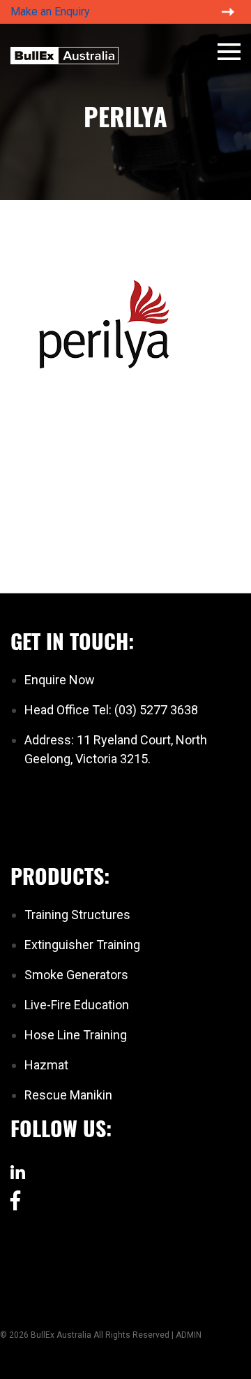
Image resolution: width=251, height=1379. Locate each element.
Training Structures (77, 914)
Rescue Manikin (68, 1095)
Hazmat (46, 1064)
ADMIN (188, 1335)
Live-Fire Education (76, 1004)
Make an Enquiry (50, 11)
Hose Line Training (75, 1034)
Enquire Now (59, 679)
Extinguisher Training (82, 944)
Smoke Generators (76, 974)
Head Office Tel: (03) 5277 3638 (111, 709)
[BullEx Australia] (64, 54)
